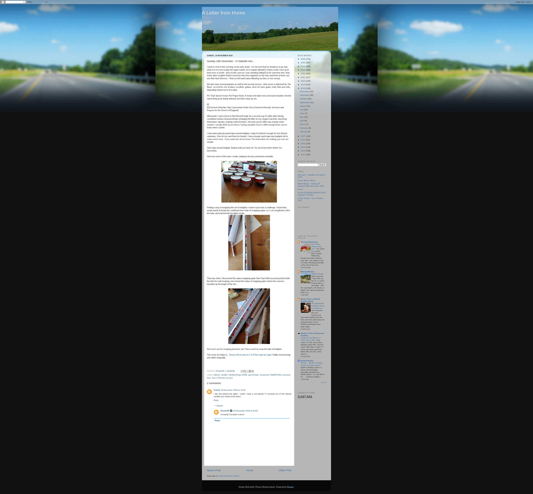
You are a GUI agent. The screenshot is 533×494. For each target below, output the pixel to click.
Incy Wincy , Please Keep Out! (316, 246)
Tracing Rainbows (309, 242)
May (302, 117)
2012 (303, 155)
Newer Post (214, 470)
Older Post (285, 470)
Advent (217, 375)
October (304, 99)
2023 (303, 70)
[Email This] (242, 371)
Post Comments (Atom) (229, 476)
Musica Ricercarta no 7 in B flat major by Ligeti (250, 355)
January (304, 132)
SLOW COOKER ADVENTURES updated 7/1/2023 (312, 194)
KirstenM (225, 411)
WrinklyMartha (307, 272)
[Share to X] (247, 371)
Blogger (290, 487)
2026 (303, 59)
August (303, 106)
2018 (303, 88)
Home (249, 470)
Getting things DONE (238, 375)
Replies (220, 406)
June (302, 113)
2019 (303, 85)
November (305, 95)
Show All (323, 382)
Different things (317, 274)
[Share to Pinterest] (252, 371)
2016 (303, 140)
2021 (303, 77)
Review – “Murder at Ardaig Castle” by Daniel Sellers (311, 364)
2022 (303, 74)
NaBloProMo (275, 375)
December (305, 91)
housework (264, 375)
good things (253, 375)
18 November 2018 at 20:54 (245, 411)
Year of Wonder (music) (222, 378)
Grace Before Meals (306, 180)
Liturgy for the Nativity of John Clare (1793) (310, 339)
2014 (303, 147)
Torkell (217, 390)
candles (224, 375)
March (303, 124)
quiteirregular (307, 361)
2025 (303, 63)
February (304, 128)
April (302, 121)
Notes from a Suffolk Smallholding (310, 300)
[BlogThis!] (244, 371)
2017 (303, 136)
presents (286, 375)
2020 (303, 81)
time (209, 378)
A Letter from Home (223, 13)
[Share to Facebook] (250, 371)
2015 (303, 144)
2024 (303, 66)
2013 (303, 151)
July (302, 110)
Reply (216, 400)
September (305, 102)
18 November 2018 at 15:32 (233, 390)
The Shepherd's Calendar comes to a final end (317, 305)
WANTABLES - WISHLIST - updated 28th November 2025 (311, 185)
